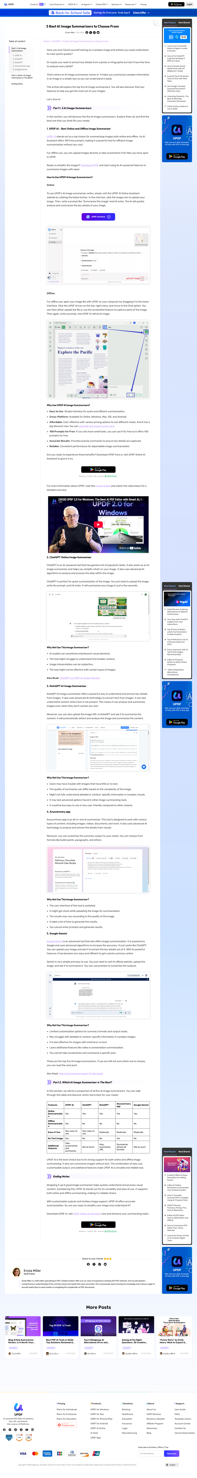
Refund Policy (116, 1465)
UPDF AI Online (98, 217)
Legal (124, 1428)
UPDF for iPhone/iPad (101, 1419)
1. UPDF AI (17, 55)
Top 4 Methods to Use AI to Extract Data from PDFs (177, 642)
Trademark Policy (129, 1465)
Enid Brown (91, 1353)
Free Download (176, 4)
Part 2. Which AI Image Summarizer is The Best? (22, 76)
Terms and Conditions (75, 1465)
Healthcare (127, 1414)
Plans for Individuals (67, 1409)
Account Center (183, 1423)
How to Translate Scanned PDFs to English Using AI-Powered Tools (178, 1197)
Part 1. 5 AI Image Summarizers (19, 49)
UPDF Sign (95, 1438)
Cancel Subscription (185, 1433)
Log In (189, 4)
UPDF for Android (99, 1423)
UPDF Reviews (154, 1414)
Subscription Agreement (94, 1465)
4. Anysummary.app (21, 66)
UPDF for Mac (97, 1414)
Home (46, 41)
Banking (126, 1409)
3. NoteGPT (18, 62)
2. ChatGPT (18, 59)
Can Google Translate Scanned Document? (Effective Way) (176, 88)
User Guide (180, 1409)
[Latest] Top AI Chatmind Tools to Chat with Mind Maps (177, 78)
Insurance (127, 1423)
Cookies (107, 1465)
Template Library (183, 1419)
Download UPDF (90, 165)
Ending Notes (17, 84)
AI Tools (94, 1433)
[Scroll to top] (191, 1471)
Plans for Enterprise (67, 1414)
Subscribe (171, 1453)
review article (103, 485)
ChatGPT (56, 41)
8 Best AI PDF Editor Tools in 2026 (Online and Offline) (177, 1217)
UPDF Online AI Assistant (87, 1213)
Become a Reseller (156, 1419)
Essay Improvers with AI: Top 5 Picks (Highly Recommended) (177, 652)
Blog (149, 1433)
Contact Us (180, 1428)
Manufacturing (129, 1433)
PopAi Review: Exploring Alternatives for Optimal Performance (177, 611)
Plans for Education (66, 1419)
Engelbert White (131, 1353)
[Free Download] (176, 4)
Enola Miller (70, 32)
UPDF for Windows (99, 1409)
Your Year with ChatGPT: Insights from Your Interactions (177, 621)
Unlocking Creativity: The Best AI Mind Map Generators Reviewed (178, 98)
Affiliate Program (155, 1423)
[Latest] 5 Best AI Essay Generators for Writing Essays (177, 1177)
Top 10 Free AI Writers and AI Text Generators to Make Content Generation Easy (177, 632)
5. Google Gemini (20, 69)
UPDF (11, 4)
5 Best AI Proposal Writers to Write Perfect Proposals (177, 662)
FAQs (177, 1414)
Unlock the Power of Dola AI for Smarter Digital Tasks (178, 1238)
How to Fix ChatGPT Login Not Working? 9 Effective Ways (176, 58)
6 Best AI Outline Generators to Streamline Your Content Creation (178, 1187)
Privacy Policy (60, 1465)
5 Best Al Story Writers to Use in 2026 (177, 107)
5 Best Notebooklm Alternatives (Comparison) (175, 672)
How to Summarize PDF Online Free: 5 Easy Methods (177, 1227)
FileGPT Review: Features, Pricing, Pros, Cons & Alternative (177, 1207)
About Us (151, 1409)
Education (127, 1419)
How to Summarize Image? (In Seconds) (81, 1073)
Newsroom (152, 1428)
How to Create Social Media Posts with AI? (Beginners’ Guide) (176, 68)
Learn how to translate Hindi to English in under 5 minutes (177, 48)
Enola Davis (54, 1353)
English (172, 1465)
